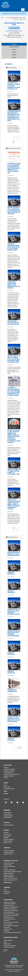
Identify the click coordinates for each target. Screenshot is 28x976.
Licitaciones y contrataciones (10, 908)
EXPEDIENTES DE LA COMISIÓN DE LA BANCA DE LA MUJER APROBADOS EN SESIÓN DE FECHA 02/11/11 (13, 86)
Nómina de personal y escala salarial (11, 914)
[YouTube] (6, 802)
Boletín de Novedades (8, 841)
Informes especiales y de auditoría (11, 925)
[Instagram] (11, 802)
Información (14, 44)
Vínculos (14, 52)
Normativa (14, 57)
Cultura (5, 890)
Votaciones (6, 832)
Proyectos (14, 49)
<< (13, 136)
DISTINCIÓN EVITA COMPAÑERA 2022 (12, 690)
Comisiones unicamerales (9, 850)
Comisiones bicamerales (9, 852)
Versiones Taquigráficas (9, 839)
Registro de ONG (7, 943)
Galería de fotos (7, 787)
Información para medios (9, 788)
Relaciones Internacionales (9, 866)
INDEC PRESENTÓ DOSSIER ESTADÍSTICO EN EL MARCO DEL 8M (13, 322)
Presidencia (6, 767)
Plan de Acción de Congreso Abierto (11, 922)
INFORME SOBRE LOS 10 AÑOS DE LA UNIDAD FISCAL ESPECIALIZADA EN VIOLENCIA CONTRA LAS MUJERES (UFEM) (13, 359)
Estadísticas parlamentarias (9, 870)
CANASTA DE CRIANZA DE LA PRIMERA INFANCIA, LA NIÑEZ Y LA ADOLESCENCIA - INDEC (14, 472)
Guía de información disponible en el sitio (12, 932)
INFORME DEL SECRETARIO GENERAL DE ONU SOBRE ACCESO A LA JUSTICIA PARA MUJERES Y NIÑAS (13, 247)
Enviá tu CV (6, 777)
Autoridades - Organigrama (9, 769)
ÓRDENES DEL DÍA (8, 882)
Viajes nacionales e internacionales (11, 910)
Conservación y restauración (10, 945)
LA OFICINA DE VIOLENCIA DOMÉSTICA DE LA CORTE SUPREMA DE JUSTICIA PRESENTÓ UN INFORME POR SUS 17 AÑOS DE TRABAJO (13, 391)
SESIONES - (17, 13)
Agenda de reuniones (8, 854)
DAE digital (6, 837)
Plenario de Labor (7, 834)
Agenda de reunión (14, 27)
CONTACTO (6, 793)
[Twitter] (17, 802)
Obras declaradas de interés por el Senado (12, 871)
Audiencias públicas (8, 929)
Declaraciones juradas (8, 917)
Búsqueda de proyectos (9, 825)
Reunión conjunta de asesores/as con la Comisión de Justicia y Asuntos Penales (13, 719)
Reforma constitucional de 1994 (10, 880)
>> (16, 530)
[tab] (14, 67)
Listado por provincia (8, 816)
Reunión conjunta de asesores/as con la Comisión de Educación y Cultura (13, 612)
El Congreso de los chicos (9, 947)
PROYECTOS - (12, 13)
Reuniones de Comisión (14, 47)
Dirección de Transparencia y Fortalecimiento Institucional (10, 902)
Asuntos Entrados (7, 836)
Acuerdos (6, 868)
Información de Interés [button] (14, 148)
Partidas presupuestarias (9, 912)
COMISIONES (22, 13)
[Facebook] (23, 802)
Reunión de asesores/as (11, 573)
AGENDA (5, 791)
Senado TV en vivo (7, 842)
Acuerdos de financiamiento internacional (9, 919)
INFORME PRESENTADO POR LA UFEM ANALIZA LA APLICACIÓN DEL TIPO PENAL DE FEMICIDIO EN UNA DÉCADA (14, 211)
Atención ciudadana (8, 940)
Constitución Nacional (8, 772)
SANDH (5, 942)
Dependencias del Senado (9, 771)
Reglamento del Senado (9, 776)
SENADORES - (6, 13)
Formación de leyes (8, 865)
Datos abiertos (7, 927)
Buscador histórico (8, 817)
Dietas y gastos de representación (11, 915)
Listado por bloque (8, 814)
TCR (4, 951)
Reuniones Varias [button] (12, 537)
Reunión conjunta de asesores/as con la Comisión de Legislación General (13, 633)
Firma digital (6, 930)
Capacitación (6, 893)
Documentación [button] (12, 67)
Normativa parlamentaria (9, 905)
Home (2, 17)
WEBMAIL (6, 950)
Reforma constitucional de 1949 (10, 878)
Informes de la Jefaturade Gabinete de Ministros (9, 875)
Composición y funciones (9, 863)
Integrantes (14, 54)
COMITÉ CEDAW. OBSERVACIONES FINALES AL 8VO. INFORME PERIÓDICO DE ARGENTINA (13, 285)
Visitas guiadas (7, 891)
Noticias (5, 785)
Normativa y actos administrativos (11, 907)
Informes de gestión (8, 924)
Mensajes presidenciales (9, 873)
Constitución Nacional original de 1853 (12, 774)
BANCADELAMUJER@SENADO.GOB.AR (14, 31)
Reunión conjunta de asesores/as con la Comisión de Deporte (13, 553)
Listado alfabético (7, 812)
